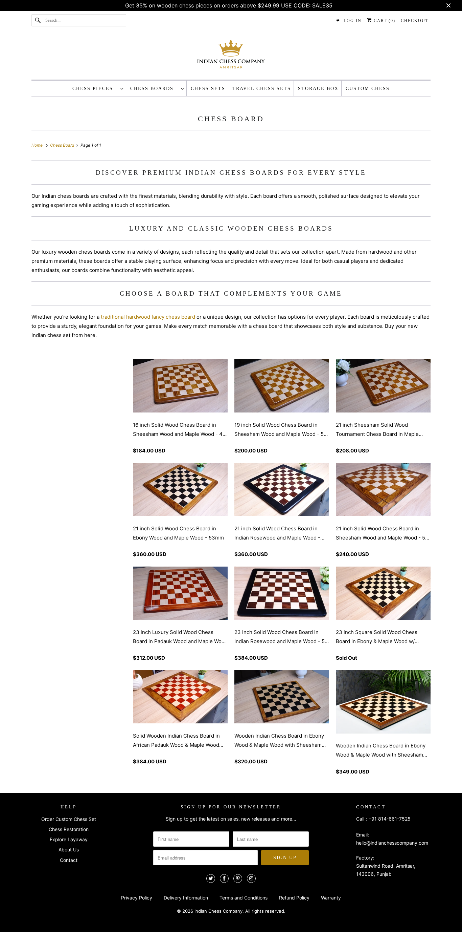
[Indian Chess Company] (231, 56)
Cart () (383, 20)
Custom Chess (368, 88)
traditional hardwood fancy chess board (148, 317)
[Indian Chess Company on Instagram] (251, 878)
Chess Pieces (94, 88)
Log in (353, 20)
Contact (68, 860)
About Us (69, 849)
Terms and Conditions (244, 898)
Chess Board (231, 118)
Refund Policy (294, 898)
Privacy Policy (136, 898)
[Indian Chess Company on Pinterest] (237, 878)
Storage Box (318, 88)
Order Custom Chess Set (68, 819)
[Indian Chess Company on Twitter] (210, 878)
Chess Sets (208, 88)
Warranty (331, 898)
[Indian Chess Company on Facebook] (224, 878)
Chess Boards (154, 88)
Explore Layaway (69, 839)
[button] (180, 445)
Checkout (415, 20)
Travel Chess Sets (261, 88)
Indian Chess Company (218, 911)
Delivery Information (186, 898)
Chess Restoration (69, 829)
